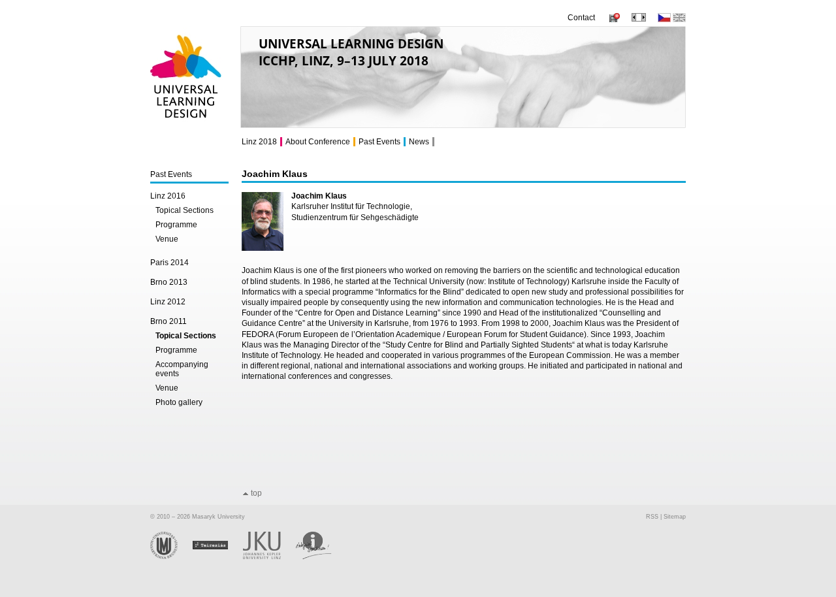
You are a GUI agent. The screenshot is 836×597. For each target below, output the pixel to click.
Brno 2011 (168, 321)
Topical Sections (184, 210)
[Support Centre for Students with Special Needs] (218, 557)
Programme (176, 224)
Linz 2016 (167, 196)
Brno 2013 (168, 282)
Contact (581, 17)
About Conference (317, 141)
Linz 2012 (167, 301)
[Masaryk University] (171, 557)
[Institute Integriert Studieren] (320, 557)
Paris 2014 (169, 262)
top (256, 493)
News (419, 141)
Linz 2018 (259, 141)
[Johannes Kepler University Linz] (269, 557)
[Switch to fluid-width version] (639, 19)
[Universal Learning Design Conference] (186, 124)
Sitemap (675, 516)
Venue (166, 239)
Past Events (171, 174)
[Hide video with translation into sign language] (613, 19)
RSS (652, 516)
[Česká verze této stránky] (664, 19)
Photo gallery (178, 402)
